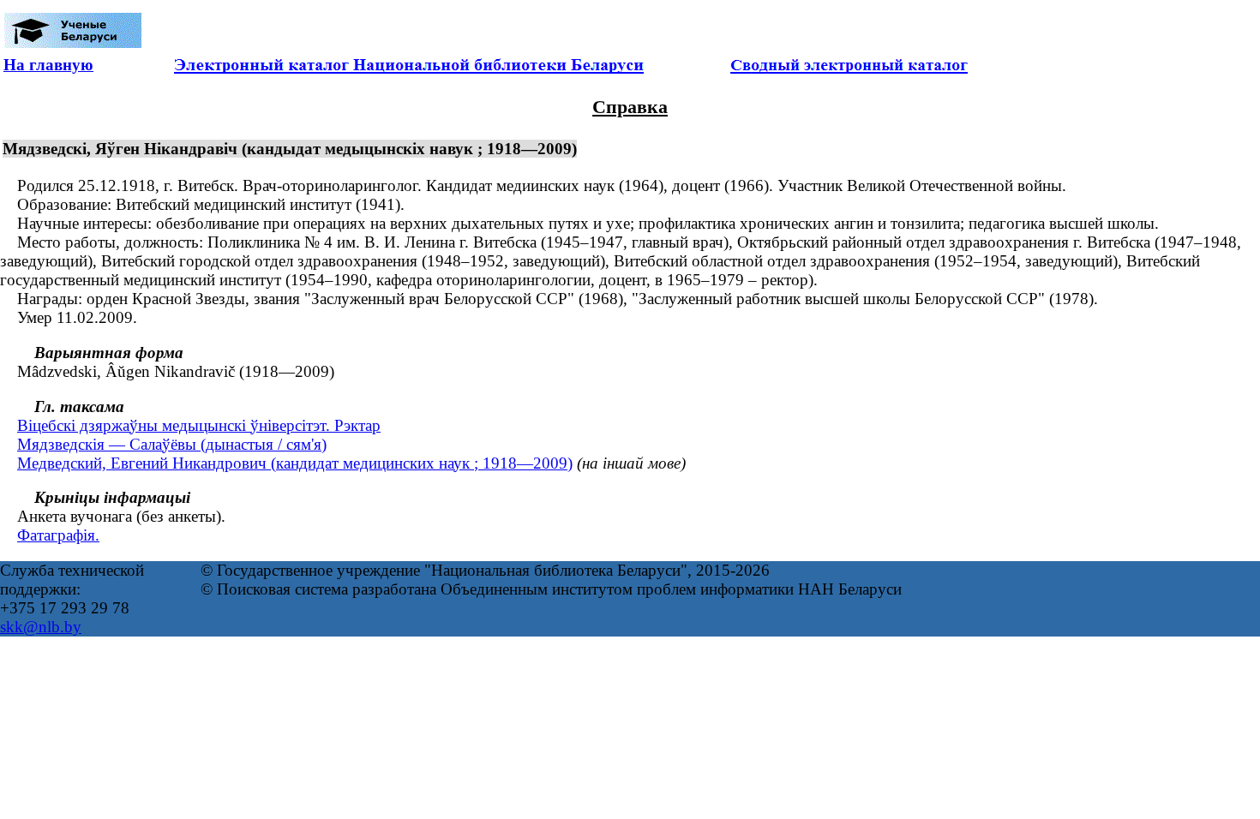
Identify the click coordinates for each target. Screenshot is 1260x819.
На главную (48, 65)
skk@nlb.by (40, 627)
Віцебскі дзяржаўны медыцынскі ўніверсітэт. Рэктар (199, 425)
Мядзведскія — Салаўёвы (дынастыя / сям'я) (172, 444)
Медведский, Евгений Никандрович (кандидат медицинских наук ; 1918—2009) (295, 463)
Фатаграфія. (58, 535)
